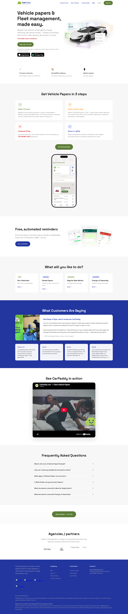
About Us (52, 573)
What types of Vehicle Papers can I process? (50, 476)
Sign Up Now (73, 573)
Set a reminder (23, 244)
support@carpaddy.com (96, 569)
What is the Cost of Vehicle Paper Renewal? (49, 464)
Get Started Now (64, 147)
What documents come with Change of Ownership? (52, 494)
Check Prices (64, 3)
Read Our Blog (54, 576)
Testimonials (85, 3)
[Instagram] (39, 580)
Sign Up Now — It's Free (64, 514)
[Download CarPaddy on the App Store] (23, 55)
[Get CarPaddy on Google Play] (37, 55)
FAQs (93, 3)
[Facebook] (28, 580)
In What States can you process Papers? (48, 482)
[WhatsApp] (20, 587)
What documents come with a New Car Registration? (53, 488)
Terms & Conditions (55, 578)
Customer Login (74, 570)
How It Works (75, 3)
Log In (99, 3)
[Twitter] (19, 580)
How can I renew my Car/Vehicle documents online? (52, 470)
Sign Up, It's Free (25, 44)
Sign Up (108, 3)
